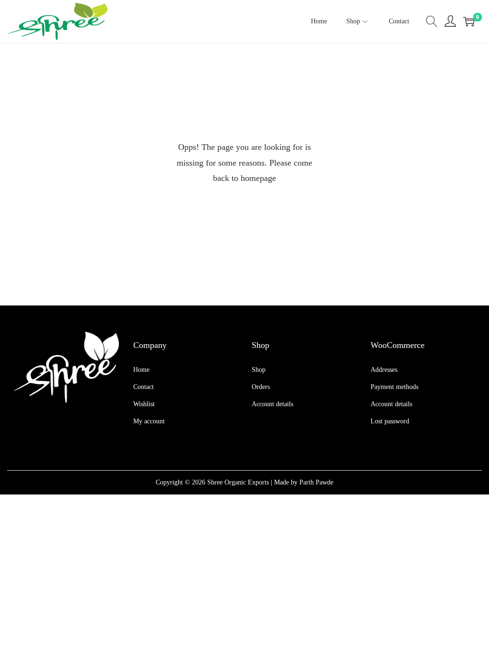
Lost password (390, 421)
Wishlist (144, 404)
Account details (272, 404)
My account (149, 421)
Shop (259, 369)
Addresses (384, 369)
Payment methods (394, 386)
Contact (143, 386)
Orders (261, 386)
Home (141, 369)
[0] (469, 21)
